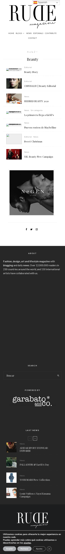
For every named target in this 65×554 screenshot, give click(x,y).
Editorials (38, 33)
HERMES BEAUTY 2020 (36, 101)
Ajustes (39, 548)
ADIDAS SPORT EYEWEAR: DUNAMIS (34, 449)
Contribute (51, 33)
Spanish (42, 2)
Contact (32, 38)
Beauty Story (31, 72)
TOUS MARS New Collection (35, 479)
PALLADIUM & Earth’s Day (34, 464)
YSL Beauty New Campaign (38, 156)
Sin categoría (36, 110)
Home (11, 33)
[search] (58, 375)
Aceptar (9, 548)
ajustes (27, 542)
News (29, 33)
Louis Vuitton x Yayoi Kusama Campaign (35, 495)
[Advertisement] (32, 318)
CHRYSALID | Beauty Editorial (40, 86)
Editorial (28, 67)
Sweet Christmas (33, 141)
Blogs (19, 33)
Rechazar (24, 548)
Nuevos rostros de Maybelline (40, 127)
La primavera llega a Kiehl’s (39, 115)
